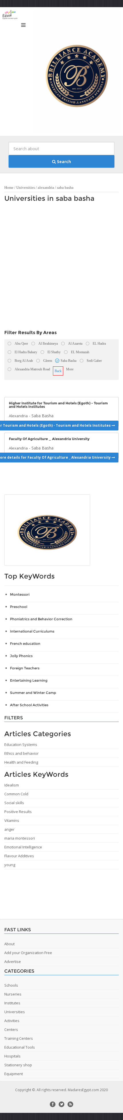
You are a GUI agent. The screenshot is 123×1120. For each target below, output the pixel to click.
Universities (25, 187)
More (70, 369)
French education (25, 643)
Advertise (12, 961)
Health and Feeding (21, 762)
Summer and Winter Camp (33, 693)
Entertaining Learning (28, 680)
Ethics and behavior (21, 753)
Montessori (19, 594)
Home (8, 187)
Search (63, 161)
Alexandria (18, 415)
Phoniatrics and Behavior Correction (41, 619)
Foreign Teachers (24, 668)
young (9, 864)
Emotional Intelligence (23, 847)
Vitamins (11, 820)
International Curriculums (32, 631)
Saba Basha (42, 415)
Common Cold (16, 793)
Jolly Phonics (21, 656)
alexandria (46, 187)
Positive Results (18, 811)
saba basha (65, 187)
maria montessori (19, 838)
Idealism (11, 785)
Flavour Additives (19, 855)
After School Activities (29, 705)
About (9, 943)
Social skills (14, 802)
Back (58, 371)
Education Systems (20, 744)
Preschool (18, 607)
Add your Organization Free (28, 952)
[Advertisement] (61, 267)
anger (9, 829)
